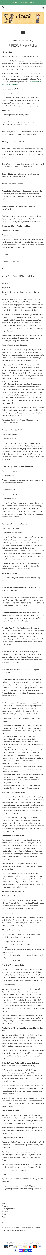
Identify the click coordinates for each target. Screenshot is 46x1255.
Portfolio (5, 1206)
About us (5, 1211)
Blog (3, 1217)
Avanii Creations (22, 1243)
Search (4, 1203)
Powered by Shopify (33, 1243)
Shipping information (9, 1208)
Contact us (5, 1214)
